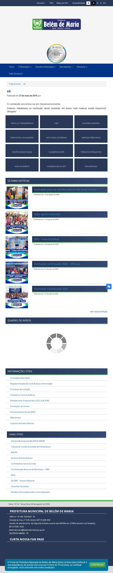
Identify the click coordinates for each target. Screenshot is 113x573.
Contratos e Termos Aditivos (22, 395)
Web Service (15, 418)
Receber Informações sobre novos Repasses (30, 492)
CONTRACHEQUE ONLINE (22, 152)
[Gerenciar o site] (104, 504)
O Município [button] (23, 67)
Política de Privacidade (58, 565)
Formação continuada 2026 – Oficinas (57, 263)
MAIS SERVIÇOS (91, 166)
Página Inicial (14, 84)
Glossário (40, 3)
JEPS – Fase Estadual (46, 239)
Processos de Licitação (20, 389)
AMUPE (14, 452)
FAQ (51, 3)
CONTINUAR (97, 564)
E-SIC (56, 123)
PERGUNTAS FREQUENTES (91, 152)
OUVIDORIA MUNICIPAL (91, 123)
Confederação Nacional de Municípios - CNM (29, 469)
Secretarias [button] (65, 67)
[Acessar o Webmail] (100, 504)
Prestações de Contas (19, 406)
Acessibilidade (78, 3)
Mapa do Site (62, 3)
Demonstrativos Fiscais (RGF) (23, 412)
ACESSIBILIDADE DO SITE (56, 166)
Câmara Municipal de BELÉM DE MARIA (27, 441)
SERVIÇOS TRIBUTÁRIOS (91, 138)
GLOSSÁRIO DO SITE (56, 152)
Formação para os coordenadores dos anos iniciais (65, 189)
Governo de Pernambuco (21, 458)
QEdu (13, 475)
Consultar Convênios (19, 486)
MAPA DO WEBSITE (22, 166)
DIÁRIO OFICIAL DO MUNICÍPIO (22, 138)
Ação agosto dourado (47, 214)
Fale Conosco (16, 73)
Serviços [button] (81, 67)
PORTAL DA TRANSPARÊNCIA (22, 123)
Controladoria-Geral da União (23, 464)
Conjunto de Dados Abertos (22, 423)
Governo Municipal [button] (44, 67)
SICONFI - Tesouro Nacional (22, 481)
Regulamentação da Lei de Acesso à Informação (31, 384)
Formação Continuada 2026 (51, 288)
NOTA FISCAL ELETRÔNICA (56, 138)
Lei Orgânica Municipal (20, 378)
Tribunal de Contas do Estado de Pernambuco (30, 447)
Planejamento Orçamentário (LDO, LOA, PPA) (29, 401)
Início (11, 67)
